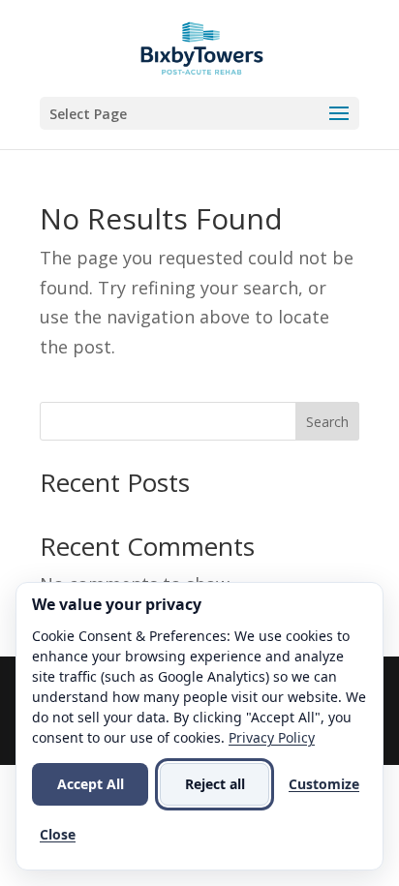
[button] (199, 113)
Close (58, 834)
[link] (201, 46)
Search (327, 421)
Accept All (90, 784)
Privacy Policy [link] (272, 737)
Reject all (215, 784)
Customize (324, 784)
